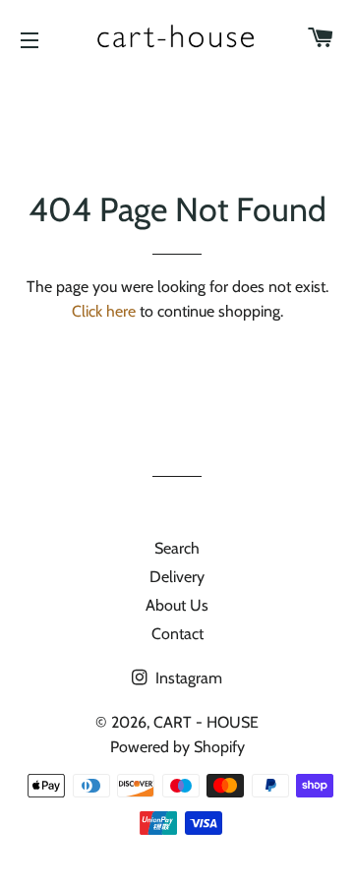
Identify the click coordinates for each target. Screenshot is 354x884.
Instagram (186, 678)
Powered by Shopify (177, 746)
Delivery (177, 576)
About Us (177, 605)
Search (177, 548)
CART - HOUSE (206, 722)
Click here (104, 311)
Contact (177, 633)
